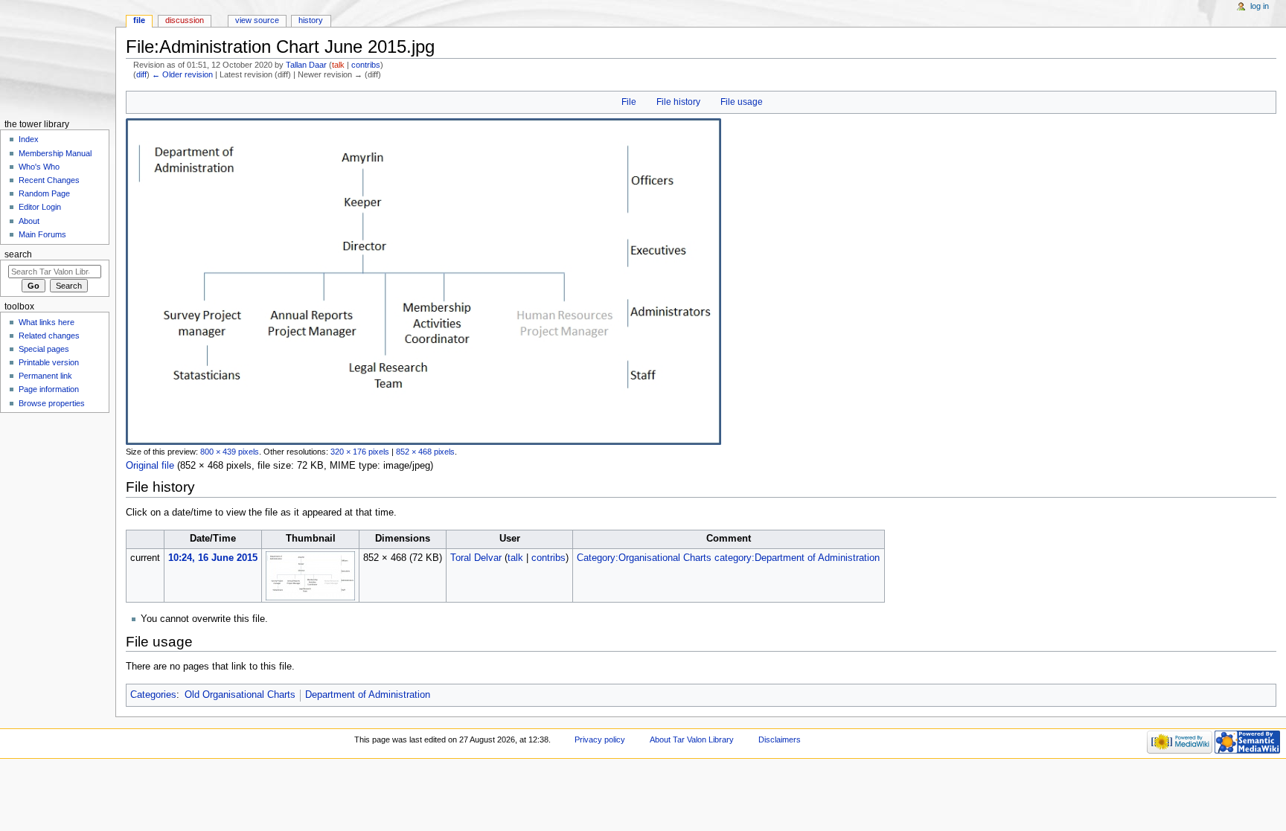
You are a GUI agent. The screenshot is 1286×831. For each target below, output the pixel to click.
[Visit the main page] (57, 57)
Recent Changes (49, 180)
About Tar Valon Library (692, 739)
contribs (365, 64)
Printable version (49, 362)
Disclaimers (779, 739)
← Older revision (182, 74)
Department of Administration (367, 695)
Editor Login (40, 206)
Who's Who (39, 166)
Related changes (49, 335)
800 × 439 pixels (229, 451)
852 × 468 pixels (425, 451)
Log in (1259, 5)
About (29, 220)
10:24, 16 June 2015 (212, 558)
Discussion (184, 20)
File (628, 102)
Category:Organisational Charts (644, 558)
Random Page (44, 193)
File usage (741, 102)
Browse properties (52, 403)
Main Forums (42, 234)
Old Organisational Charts (240, 695)
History (310, 20)
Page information (49, 389)
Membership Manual (55, 153)
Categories (153, 695)
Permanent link (45, 375)
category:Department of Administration (797, 558)
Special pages (44, 348)
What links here (46, 322)
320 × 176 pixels (359, 451)
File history (678, 102)
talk (338, 64)
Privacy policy (600, 739)
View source (257, 20)
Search (18, 254)
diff (141, 74)
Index (29, 139)
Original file (150, 466)
